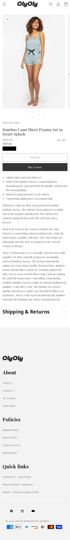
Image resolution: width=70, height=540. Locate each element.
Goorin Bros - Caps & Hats (17, 476)
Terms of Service (11, 445)
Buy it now (35, 167)
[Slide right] (38, 115)
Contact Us (8, 390)
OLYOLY (19, 521)
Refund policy (10, 452)
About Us (7, 382)
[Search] (51, 4)
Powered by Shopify (36, 521)
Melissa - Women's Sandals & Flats (21, 492)
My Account (9, 398)
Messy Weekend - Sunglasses (18, 484)
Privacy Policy (10, 437)
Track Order (9, 405)
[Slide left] (29, 115)
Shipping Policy (11, 429)
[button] (4, 4)
